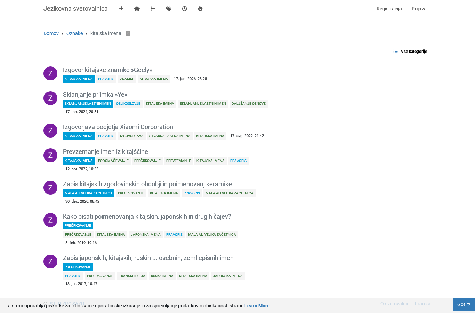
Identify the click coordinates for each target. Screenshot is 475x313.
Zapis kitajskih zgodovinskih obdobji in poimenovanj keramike (147, 184)
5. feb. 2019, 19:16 (81, 243)
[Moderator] (50, 73)
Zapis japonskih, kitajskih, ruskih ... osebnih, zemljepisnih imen (148, 258)
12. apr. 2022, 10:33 (81, 169)
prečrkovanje (78, 225)
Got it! (463, 304)
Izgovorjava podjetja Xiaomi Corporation (118, 127)
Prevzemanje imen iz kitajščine (105, 151)
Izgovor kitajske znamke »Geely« (107, 69)
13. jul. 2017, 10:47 (81, 284)
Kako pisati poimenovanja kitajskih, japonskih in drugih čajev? (147, 216)
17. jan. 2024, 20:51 (81, 112)
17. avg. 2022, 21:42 (247, 136)
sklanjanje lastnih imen (88, 103)
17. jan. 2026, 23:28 (190, 79)
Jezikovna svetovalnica (75, 8)
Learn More (257, 305)
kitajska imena (79, 79)
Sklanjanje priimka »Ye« (95, 94)
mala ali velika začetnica (89, 193)
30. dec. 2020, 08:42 (82, 201)
